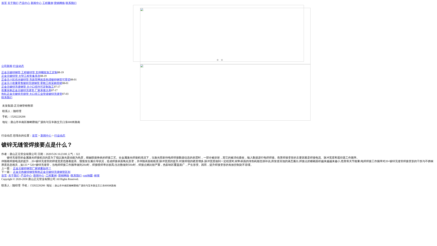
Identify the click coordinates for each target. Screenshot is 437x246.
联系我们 (71, 3)
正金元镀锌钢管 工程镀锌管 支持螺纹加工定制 (29, 72)
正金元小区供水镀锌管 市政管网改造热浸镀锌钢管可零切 (35, 79)
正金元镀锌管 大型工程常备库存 (20, 75)
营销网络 (59, 3)
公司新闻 (6, 66)
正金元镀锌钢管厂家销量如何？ (32, 168)
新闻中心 (36, 3)
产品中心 (24, 3)
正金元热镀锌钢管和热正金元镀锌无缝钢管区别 (41, 171)
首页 (4, 3)
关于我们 (13, 3)
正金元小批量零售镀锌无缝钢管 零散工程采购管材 (31, 83)
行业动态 (18, 66)
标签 (97, 175)
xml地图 (88, 175)
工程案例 (47, 3)
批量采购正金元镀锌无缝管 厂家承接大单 (26, 90)
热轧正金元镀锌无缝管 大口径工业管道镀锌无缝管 (31, 93)
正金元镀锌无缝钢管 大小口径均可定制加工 (27, 86)
